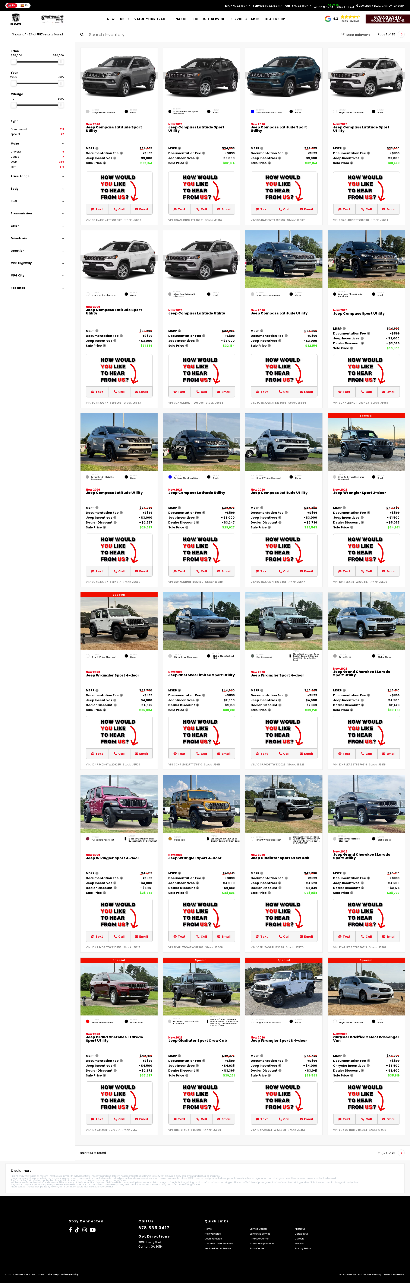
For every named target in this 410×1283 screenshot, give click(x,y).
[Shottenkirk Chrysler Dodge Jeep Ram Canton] (52, 19)
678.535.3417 (237, 5)
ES (26, 5)
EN (13, 5)
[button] (154, 75)
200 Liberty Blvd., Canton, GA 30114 (381, 5)
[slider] (14, 62)
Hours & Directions (388, 20)
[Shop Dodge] (15, 19)
